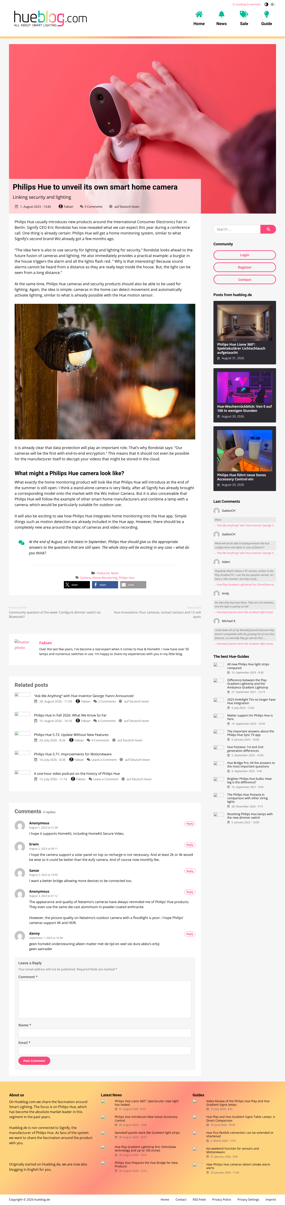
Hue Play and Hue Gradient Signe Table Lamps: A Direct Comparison (240, 1118)
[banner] (50, 18)
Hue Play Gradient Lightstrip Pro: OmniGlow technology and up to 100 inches (145, 1148)
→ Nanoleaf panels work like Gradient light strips (243, 612)
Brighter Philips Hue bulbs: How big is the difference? (249, 780)
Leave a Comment (104, 760)
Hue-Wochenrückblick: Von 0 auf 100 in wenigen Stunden (244, 409)
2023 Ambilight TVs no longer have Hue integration (251, 701)
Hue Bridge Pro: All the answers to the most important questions (251, 765)
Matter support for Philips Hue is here (250, 717)
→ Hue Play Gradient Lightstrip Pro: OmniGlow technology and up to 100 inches (244, 584)
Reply (190, 823)
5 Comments (93, 207)
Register (245, 267)
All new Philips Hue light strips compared (248, 666)
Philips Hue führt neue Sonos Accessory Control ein (241, 477)
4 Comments (100, 740)
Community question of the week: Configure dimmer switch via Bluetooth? (55, 614)
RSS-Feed (199, 1200)
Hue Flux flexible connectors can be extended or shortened (240, 1134)
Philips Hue (126, 578)
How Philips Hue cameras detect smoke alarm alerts (238, 1166)
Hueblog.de (51, 1164)
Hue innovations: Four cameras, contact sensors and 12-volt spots (157, 614)
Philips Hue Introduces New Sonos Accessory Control (146, 1118)
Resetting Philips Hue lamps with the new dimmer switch (250, 816)
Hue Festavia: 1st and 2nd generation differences (245, 749)
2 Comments (107, 702)
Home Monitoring (104, 578)
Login (244, 255)
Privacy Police (221, 1200)
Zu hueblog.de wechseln (247, 4)
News (115, 573)
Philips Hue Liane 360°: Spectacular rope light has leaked (147, 1102)
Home (165, 1200)
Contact (244, 279)
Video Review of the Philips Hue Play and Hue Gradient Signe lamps (238, 1102)
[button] (77, 584)
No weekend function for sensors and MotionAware (232, 1150)
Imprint (271, 1200)
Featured (103, 573)
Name (24, 1025)
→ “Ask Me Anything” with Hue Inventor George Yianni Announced (244, 525)
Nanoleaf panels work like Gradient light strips (147, 1132)
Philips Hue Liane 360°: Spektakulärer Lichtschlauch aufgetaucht (241, 348)
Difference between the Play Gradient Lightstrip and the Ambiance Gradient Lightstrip (247, 683)
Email (24, 1042)
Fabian (68, 207)
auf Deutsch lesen (127, 207)
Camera (85, 578)
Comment (28, 977)
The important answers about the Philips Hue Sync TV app (250, 733)
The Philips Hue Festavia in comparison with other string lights (247, 798)
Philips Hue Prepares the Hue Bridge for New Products (146, 1164)
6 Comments (107, 721)
